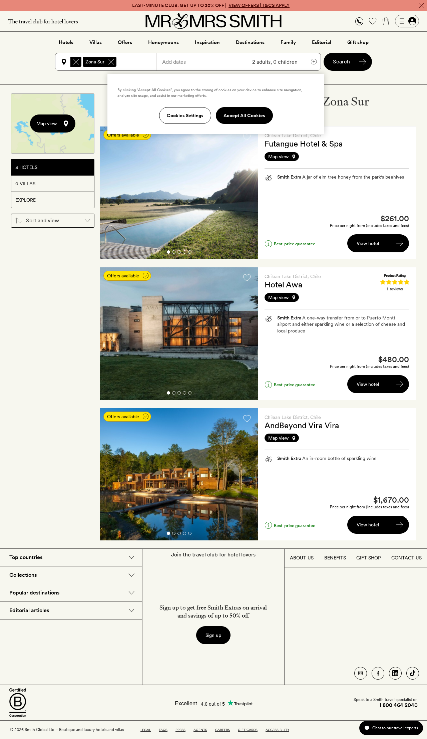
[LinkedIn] (395, 673)
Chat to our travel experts (395, 727)
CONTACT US (406, 557)
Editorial (321, 42)
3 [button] (179, 253)
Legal (145, 730)
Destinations (250, 42)
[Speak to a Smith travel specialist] (359, 21)
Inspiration (207, 42)
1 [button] (168, 253)
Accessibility (277, 730)
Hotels (66, 42)
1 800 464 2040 (398, 705)
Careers (222, 730)
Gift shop (358, 42)
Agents (200, 730)
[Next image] (248, 193)
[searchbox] (139, 62)
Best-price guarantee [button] (294, 243)
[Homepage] (213, 21)
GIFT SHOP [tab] (368, 557)
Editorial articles (29, 610)
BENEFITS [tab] (335, 557)
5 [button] (189, 253)
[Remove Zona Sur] (111, 62)
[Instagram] (360, 673)
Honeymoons (163, 42)
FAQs (163, 730)
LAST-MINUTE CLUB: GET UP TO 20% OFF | (211, 5)
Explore (25, 200)
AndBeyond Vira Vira (302, 425)
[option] (179, 193)
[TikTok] (412, 673)
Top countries (25, 557)
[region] (215, 104)
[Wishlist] (372, 21)
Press (180, 730)
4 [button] (184, 253)
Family (288, 42)
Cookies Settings (185, 115)
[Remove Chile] (76, 62)
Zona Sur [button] (94, 61)
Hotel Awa (284, 284)
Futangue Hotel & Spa (304, 144)
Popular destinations (34, 592)
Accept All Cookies (244, 115)
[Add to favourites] (247, 137)
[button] (359, 21)
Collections (23, 575)
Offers (125, 42)
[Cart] (386, 21)
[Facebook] (378, 673)
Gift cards (248, 730)
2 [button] (173, 253)
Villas (95, 42)
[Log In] (407, 21)
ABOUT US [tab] (302, 557)
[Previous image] (110, 193)
